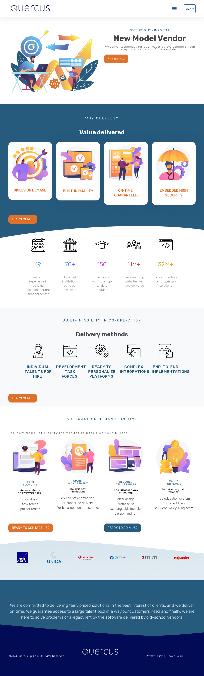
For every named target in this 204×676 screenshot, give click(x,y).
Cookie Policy (175, 656)
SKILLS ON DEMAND (30, 190)
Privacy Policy (154, 656)
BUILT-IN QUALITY (78, 191)
